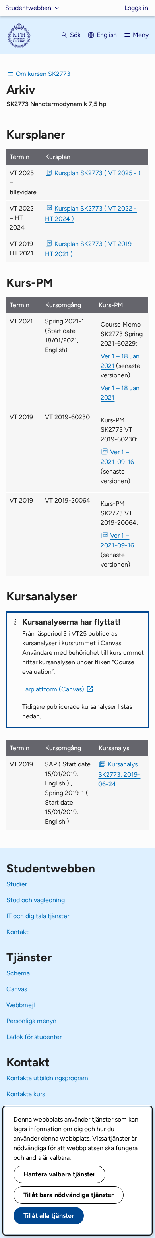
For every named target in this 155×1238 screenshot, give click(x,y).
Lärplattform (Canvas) (53, 689)
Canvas (16, 989)
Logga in (136, 8)
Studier (16, 884)
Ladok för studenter (34, 1037)
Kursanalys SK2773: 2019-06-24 (119, 773)
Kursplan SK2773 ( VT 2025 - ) (97, 173)
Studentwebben (28, 8)
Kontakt (17, 932)
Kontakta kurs (25, 1094)
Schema (18, 973)
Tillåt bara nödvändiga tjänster (68, 1195)
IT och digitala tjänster (37, 916)
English (107, 35)
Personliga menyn (31, 1021)
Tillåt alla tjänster (48, 1215)
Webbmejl (20, 1005)
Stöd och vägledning (35, 900)
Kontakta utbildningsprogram (47, 1078)
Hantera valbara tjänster (59, 1174)
